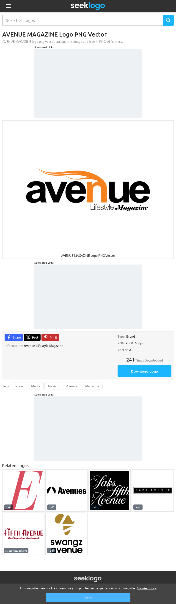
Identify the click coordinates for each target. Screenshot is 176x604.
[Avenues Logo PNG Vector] (66, 490)
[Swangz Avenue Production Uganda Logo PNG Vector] (66, 534)
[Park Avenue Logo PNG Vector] (153, 490)
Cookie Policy (147, 588)
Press (19, 386)
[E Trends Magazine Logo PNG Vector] (23, 490)
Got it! (88, 597)
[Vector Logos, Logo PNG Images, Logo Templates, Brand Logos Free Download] (88, 6)
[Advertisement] (88, 78)
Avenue (71, 386)
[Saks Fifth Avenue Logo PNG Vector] (109, 490)
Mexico (53, 386)
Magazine (92, 386)
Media (35, 386)
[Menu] (8, 6)
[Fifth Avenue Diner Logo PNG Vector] (23, 534)
